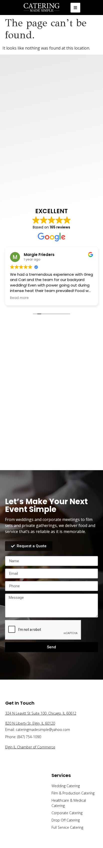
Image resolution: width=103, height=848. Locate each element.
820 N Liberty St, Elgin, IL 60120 (30, 723)
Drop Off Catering (66, 820)
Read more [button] (86, 298)
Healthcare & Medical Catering (69, 803)
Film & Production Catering (73, 793)
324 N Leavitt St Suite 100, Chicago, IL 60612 (40, 713)
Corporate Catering (67, 812)
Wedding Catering (66, 785)
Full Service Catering (67, 827)
